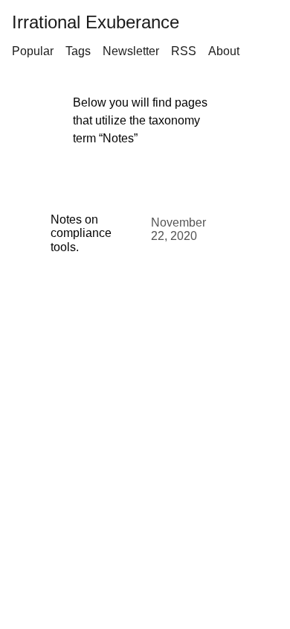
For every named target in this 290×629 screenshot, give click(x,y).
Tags (78, 51)
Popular (33, 51)
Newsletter (131, 51)
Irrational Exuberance (95, 22)
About (223, 51)
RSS (183, 51)
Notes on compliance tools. (81, 233)
